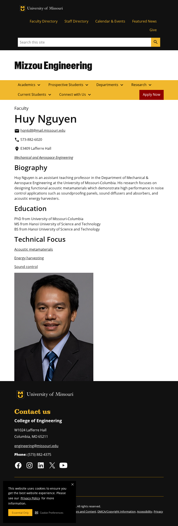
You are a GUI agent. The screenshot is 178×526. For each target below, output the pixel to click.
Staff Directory (76, 21)
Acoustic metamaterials (33, 249)
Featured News (144, 21)
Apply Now (151, 94)
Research (142, 85)
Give (153, 30)
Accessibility (144, 511)
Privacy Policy (30, 498)
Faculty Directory (44, 21)
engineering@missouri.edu (36, 445)
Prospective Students (68, 85)
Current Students (35, 94)
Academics (29, 85)
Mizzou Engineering (53, 65)
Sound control (26, 266)
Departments (110, 85)
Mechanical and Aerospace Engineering (43, 157)
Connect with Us (75, 94)
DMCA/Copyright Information (116, 511)
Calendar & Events (110, 21)
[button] (49, 512)
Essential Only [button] (20, 513)
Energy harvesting (29, 258)
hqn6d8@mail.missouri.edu (42, 130)
